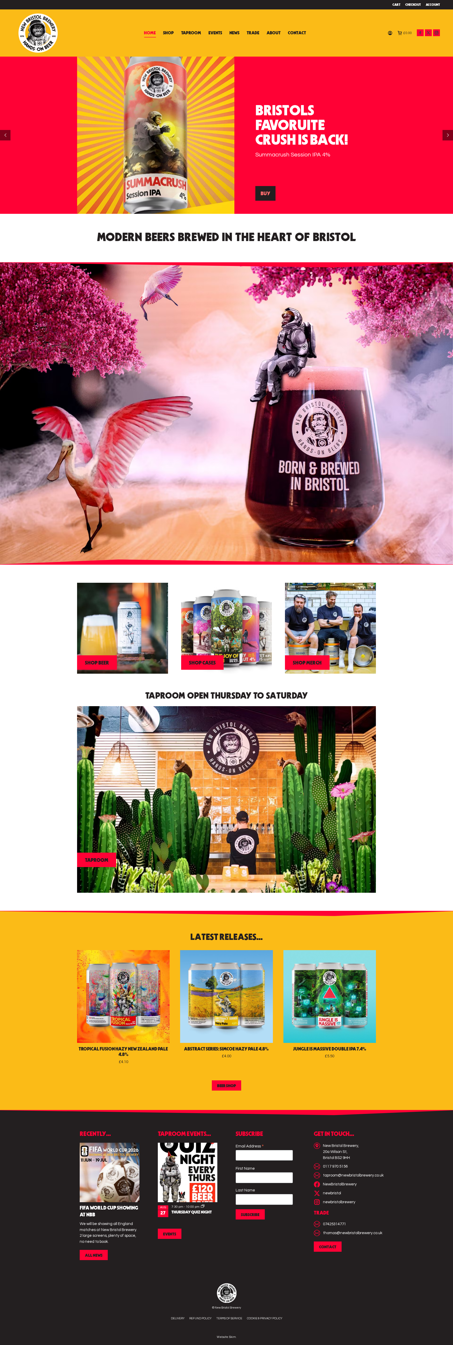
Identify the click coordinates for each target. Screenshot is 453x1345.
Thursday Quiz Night (191, 1212)
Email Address (250, 1146)
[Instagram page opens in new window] (436, 32)
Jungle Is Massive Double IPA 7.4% (329, 1049)
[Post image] (109, 1172)
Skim (232, 1337)
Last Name (245, 1190)
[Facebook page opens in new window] (420, 32)
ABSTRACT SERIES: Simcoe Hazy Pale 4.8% (226, 1049)
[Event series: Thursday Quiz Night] (202, 1206)
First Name (245, 1168)
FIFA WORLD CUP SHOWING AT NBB (109, 1212)
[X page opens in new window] (428, 32)
